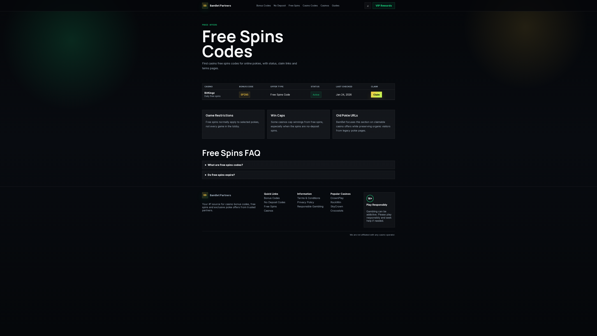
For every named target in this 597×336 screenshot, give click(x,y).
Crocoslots (337, 210)
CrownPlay (337, 198)
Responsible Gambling (310, 206)
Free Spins (294, 5)
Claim (376, 94)
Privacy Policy (305, 202)
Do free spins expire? (221, 174)
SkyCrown (337, 206)
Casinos (325, 5)
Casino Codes (310, 5)
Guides (335, 5)
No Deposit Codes (274, 202)
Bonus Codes (263, 5)
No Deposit (280, 5)
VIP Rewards (384, 5)
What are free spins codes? (225, 164)
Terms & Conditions (308, 198)
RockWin (336, 202)
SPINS (244, 94)
